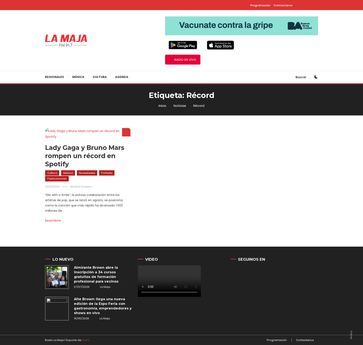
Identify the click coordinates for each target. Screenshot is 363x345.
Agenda (121, 77)
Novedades (87, 173)
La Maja (105, 287)
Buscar (301, 77)
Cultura (100, 77)
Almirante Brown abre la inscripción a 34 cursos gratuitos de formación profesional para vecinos (96, 274)
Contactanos (283, 5)
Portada (106, 173)
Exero (85, 340)
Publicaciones (57, 179)
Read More (53, 220)
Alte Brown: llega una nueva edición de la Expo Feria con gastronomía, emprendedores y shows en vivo (103, 306)
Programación (260, 5)
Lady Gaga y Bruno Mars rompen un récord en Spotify (84, 156)
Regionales (54, 77)
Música (78, 77)
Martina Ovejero (81, 187)
